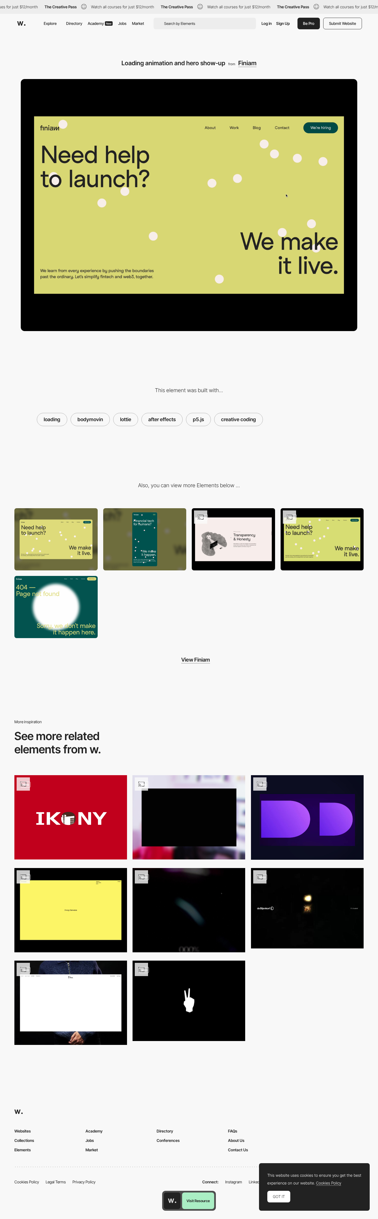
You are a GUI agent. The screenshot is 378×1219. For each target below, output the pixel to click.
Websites (22, 1131)
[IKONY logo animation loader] (70, 817)
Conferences (168, 1140)
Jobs (122, 23)
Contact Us (238, 1149)
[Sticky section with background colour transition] (233, 539)
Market (138, 23)
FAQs (232, 1131)
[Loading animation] (189, 817)
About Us (236, 1140)
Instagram (233, 1181)
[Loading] (189, 910)
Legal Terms (56, 1181)
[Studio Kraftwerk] (189, 1001)
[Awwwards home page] (172, 1200)
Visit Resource (198, 1201)
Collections (24, 1140)
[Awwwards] (21, 23)
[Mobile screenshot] (145, 539)
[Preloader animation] (70, 910)
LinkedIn (256, 1181)
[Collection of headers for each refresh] (322, 539)
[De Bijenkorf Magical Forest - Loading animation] (307, 908)
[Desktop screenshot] (56, 539)
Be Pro (308, 23)
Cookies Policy (26, 1181)
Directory (74, 23)
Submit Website (342, 23)
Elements (22, 1149)
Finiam (247, 63)
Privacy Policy (84, 1181)
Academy (100, 23)
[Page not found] (56, 607)
